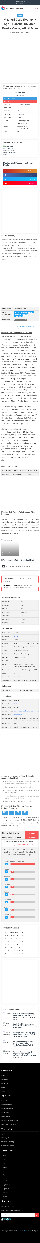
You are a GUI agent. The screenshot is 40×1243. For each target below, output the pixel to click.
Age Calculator (6, 1134)
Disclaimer (4, 1079)
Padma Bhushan (6, 1105)
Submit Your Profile (7, 1146)
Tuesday (7, 884)
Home (3, 1075)
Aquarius (5, 1192)
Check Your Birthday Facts (25, 844)
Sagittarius (6, 1185)
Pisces (5, 1196)
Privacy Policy (5, 1091)
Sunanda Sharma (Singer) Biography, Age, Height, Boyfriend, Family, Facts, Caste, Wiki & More (24, 1054)
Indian (16, 636)
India (18, 111)
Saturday (7, 915)
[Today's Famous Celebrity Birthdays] (12, 8)
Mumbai (19, 108)
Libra (4, 1177)
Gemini (5, 1163)
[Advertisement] (20, 58)
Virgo (4, 1175)
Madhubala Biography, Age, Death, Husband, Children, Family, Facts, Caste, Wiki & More (23, 1044)
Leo (4, 1171)
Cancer (5, 1167)
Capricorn (6, 1189)
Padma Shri (5, 474)
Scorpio (5, 1181)
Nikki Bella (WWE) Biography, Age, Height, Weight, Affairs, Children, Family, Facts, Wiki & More (24, 1016)
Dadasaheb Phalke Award (9, 1120)
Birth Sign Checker (7, 1138)
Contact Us (4, 1083)
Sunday (6, 869)
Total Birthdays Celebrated (14, 862)
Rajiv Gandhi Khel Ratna (8, 1124)
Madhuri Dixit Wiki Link (27, 327)
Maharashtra (25, 108)
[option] (10, 547)
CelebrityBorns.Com (24, 1231)
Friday (6, 907)
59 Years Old (20, 114)
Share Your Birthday (7, 1142)
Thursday (7, 900)
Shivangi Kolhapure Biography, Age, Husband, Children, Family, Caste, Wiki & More (24, 1034)
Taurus (19, 117)
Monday (27, 104)
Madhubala (26, 711)
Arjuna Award (5, 1112)
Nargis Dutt (18, 711)
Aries (4, 1155)
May (20, 104)
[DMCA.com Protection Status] (6, 1219)
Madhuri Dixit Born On (10, 833)
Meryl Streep (35, 711)
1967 (22, 104)
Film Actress (20, 95)
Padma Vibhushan (7, 1108)
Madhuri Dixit (20, 92)
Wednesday (8, 892)
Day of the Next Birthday (11, 837)
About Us (4, 1087)
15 (17, 104)
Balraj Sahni (18, 714)
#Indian (20, 15)
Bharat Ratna (5, 1116)
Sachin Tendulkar (19, 704)
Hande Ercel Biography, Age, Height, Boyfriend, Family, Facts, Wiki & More (25, 1026)
